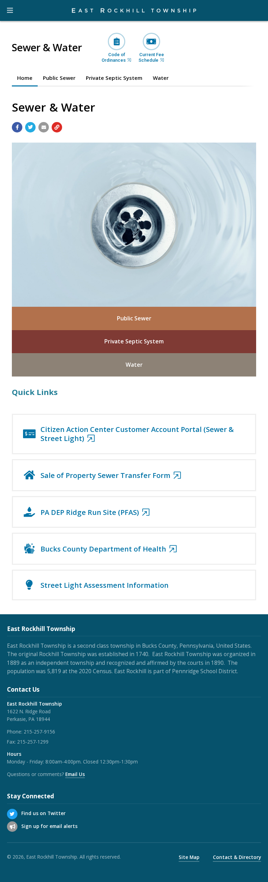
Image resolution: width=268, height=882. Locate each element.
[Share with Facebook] (17, 127)
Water (134, 364)
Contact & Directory (237, 857)
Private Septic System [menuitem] (114, 77)
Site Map (189, 857)
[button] (10, 10)
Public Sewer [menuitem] (59, 77)
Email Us (75, 774)
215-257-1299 (33, 741)
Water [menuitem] (161, 77)
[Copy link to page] (57, 127)
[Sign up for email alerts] (12, 826)
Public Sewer (134, 318)
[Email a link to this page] (43, 127)
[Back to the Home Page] (134, 10)
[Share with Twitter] (30, 127)
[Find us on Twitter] (12, 814)
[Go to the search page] (257, 10)
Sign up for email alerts (49, 826)
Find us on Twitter (43, 813)
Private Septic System (134, 341)
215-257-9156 (39, 731)
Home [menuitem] (24, 77)
